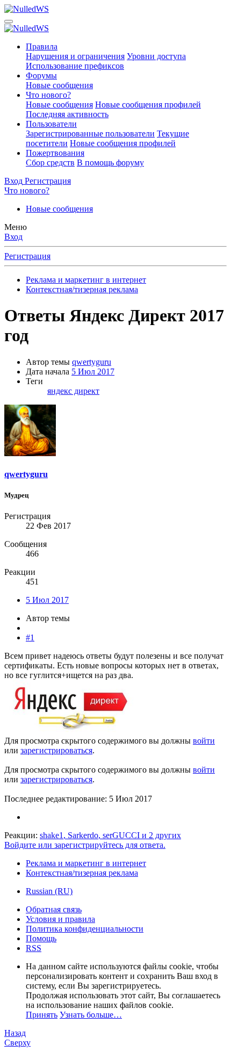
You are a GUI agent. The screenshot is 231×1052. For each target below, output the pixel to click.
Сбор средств (50, 162)
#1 (30, 637)
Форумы (41, 75)
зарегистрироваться (56, 750)
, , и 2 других (110, 835)
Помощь (41, 938)
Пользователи (51, 123)
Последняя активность (67, 114)
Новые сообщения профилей (148, 104)
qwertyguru (91, 361)
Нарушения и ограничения (75, 56)
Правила (41, 46)
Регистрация (27, 256)
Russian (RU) (49, 891)
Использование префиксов (75, 65)
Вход (13, 236)
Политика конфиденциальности (84, 928)
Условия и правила (60, 919)
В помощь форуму (110, 162)
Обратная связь (54, 909)
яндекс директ (73, 390)
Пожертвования (55, 152)
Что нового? (48, 94)
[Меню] (8, 21)
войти (204, 740)
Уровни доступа (156, 56)
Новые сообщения (59, 85)
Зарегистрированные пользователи (90, 133)
